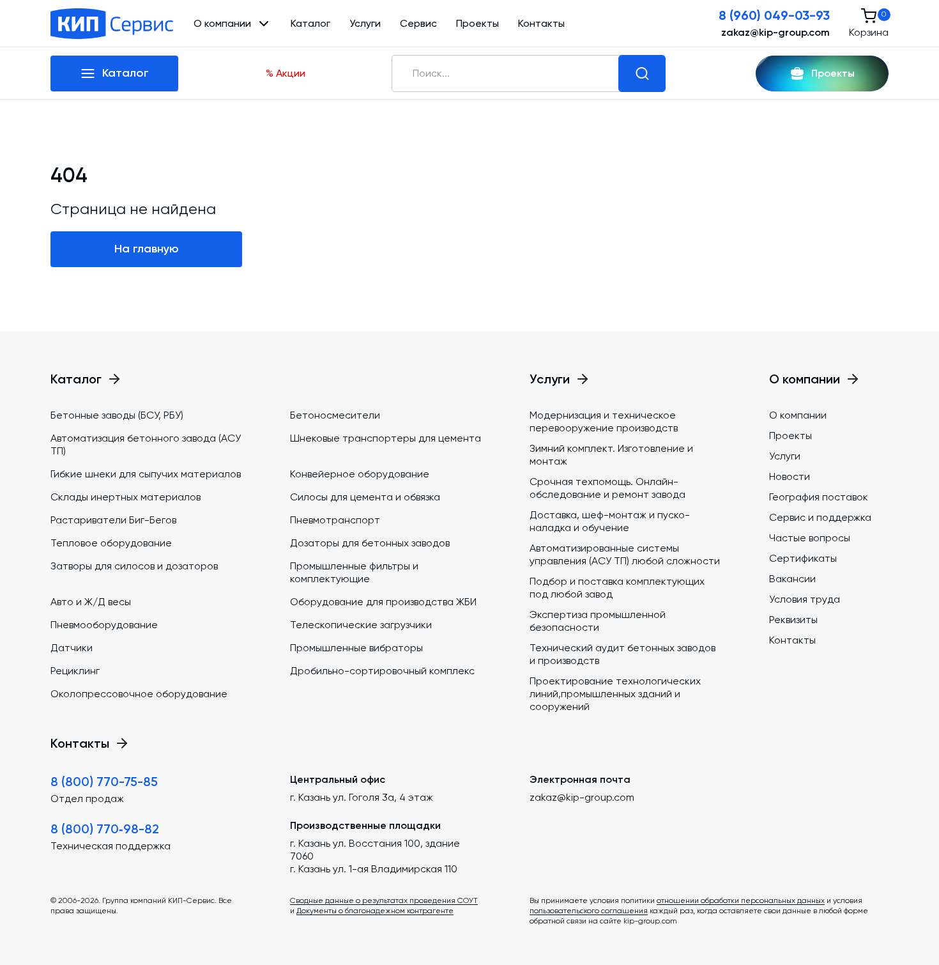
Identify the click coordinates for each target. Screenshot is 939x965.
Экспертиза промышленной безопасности (598, 620)
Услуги (365, 23)
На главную (146, 249)
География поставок (818, 497)
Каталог (310, 23)
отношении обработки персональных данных (741, 900)
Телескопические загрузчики (361, 625)
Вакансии (792, 579)
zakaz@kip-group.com (775, 32)
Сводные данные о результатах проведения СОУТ (384, 900)
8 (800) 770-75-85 (104, 781)
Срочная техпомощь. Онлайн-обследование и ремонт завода (607, 487)
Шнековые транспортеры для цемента (385, 438)
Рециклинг (75, 671)
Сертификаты (803, 558)
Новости (789, 476)
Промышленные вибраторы (356, 648)
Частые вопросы (809, 538)
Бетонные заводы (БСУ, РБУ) (116, 415)
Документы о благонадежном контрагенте (375, 910)
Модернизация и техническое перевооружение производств (604, 421)
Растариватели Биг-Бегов (113, 520)
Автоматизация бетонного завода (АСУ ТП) (145, 444)
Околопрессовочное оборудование (138, 694)
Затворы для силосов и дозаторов (134, 566)
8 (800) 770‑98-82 (104, 829)
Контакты (541, 23)
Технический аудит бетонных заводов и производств (622, 654)
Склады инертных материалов (125, 497)
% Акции (285, 73)
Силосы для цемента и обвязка (365, 497)
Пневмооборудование (104, 625)
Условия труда (804, 599)
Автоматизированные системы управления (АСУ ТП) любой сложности (625, 554)
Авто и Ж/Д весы (90, 602)
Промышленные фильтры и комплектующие (354, 572)
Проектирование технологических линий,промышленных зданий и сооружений (615, 694)
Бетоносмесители (335, 415)
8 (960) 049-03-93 (774, 15)
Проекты (477, 23)
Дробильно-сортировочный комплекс (382, 671)
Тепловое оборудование (111, 543)
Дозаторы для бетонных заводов (370, 543)
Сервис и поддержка (820, 517)
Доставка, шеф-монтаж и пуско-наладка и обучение (610, 521)
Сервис (418, 23)
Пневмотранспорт (335, 520)
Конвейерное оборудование (359, 474)
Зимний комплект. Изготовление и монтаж (611, 454)
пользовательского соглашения (589, 910)
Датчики (71, 648)
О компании (798, 415)
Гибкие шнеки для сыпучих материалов (145, 474)
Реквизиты (793, 620)
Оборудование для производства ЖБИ (383, 602)
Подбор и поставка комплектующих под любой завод (617, 587)
